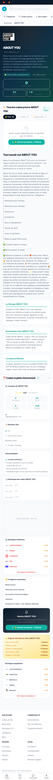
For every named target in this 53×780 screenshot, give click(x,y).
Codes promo (26, 17)
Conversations (33, 720)
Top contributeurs (35, 724)
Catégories (10, 17)
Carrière (5, 755)
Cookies (31, 755)
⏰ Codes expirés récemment (20, 378)
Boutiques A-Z (8, 728)
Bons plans (42, 17)
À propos (5, 747)
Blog (4, 737)
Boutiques (8, 23)
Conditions (32, 747)
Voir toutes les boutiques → (26, 572)
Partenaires (6, 751)
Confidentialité (33, 751)
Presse (5, 760)
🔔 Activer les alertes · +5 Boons (28, 142)
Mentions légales (34, 760)
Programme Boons (35, 728)
